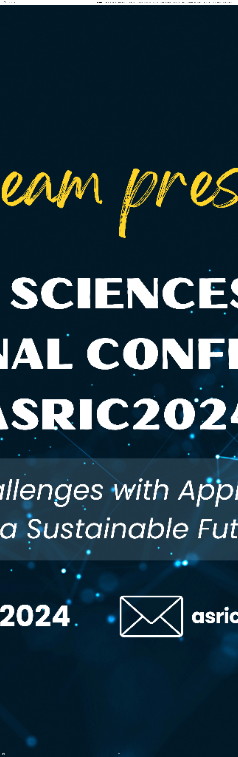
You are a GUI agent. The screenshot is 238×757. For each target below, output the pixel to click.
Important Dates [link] (179, 3)
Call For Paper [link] (109, 3)
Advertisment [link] (227, 3)
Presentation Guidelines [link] (126, 3)
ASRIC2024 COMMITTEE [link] (212, 3)
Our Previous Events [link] (194, 3)
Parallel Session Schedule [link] (162, 3)
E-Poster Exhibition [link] (144, 3)
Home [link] (99, 3)
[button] (236, 2)
